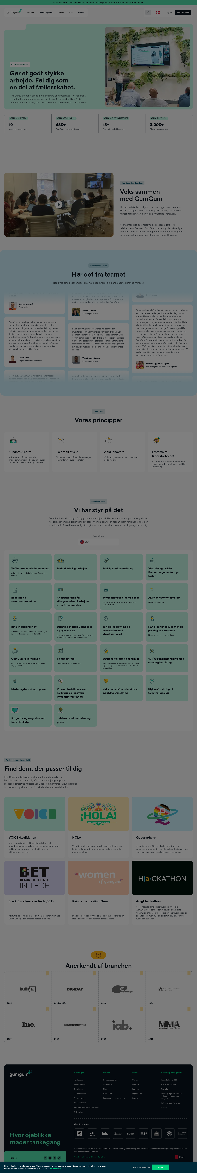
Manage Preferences (141, 1167)
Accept (160, 1167)
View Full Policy (54, 1169)
